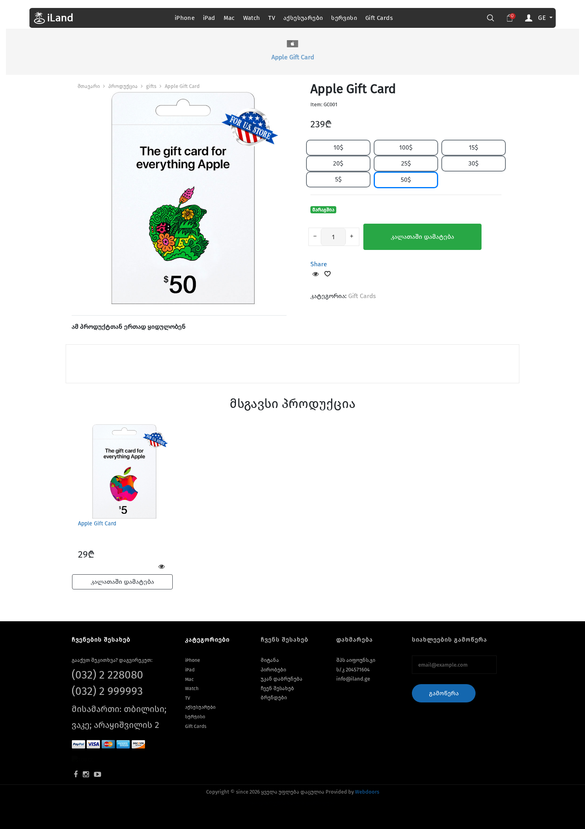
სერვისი (344, 17)
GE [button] (543, 17)
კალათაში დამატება (422, 236)
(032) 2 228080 (107, 674)
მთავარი (89, 86)
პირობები (273, 670)
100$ (406, 147)
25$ (406, 163)
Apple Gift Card (182, 86)
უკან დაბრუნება (281, 679)
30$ (473, 163)
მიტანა (270, 660)
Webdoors (367, 792)
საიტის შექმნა (268, 803)
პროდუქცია (123, 86)
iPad (209, 17)
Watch (251, 17)
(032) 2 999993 (107, 691)
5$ (338, 179)
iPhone (185, 17)
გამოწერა (444, 693)
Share (318, 264)
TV (271, 17)
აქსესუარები (303, 17)
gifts (151, 86)
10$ (338, 147)
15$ (473, 147)
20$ (338, 163)
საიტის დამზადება (311, 803)
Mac (229, 17)
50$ (406, 179)
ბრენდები (274, 697)
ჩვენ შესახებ (277, 688)
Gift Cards (379, 17)
